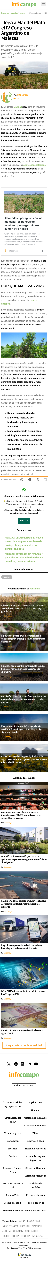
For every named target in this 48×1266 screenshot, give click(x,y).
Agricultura (14, 13)
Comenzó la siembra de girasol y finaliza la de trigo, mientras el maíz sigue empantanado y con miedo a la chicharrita (24, 759)
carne (22, 1221)
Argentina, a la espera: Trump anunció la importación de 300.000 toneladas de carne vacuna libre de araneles (21, 814)
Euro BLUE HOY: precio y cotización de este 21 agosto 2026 (22, 1032)
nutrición (25, 1226)
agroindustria (16, 1231)
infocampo (8, 616)
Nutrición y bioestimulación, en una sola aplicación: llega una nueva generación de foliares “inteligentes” (24, 859)
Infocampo (5, 13)
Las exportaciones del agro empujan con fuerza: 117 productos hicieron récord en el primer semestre (23, 903)
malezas (6, 577)
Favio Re (7, 707)
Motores (12, 1148)
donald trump (33, 1221)
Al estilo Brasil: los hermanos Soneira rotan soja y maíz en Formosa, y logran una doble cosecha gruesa (23, 699)
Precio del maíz (13, 1202)
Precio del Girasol (12, 1210)
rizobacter (37, 1226)
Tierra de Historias (35, 1148)
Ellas (35, 1133)
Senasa (35, 1110)
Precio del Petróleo (35, 1210)
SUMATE (24, 521)
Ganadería (13, 1140)
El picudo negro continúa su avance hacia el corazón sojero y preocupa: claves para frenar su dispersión (23, 638)
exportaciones (32, 1231)
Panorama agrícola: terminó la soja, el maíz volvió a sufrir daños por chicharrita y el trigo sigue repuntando (21, 729)
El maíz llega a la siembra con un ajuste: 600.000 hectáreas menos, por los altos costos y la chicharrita (23, 668)
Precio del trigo (35, 1202)
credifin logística (10, 1236)
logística (25, 1236)
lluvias (12, 1156)
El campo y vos (12, 1133)
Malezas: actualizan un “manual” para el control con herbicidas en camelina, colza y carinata (24, 557)
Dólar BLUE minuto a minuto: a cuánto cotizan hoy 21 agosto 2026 (23, 993)
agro (4, 1231)
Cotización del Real (35, 1125)
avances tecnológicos (34, 165)
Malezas (22, 13)
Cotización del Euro (35, 1117)
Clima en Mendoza (35, 1175)
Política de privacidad (24, 1085)
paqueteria (37, 1236)
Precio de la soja (35, 1195)
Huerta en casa (35, 1140)
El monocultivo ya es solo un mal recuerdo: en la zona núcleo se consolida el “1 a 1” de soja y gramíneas (23, 608)
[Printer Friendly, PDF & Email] (45, 480)
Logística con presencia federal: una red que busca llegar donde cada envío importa (21, 947)
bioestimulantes (10, 1226)
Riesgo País (12, 1195)
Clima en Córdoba (35, 1167)
